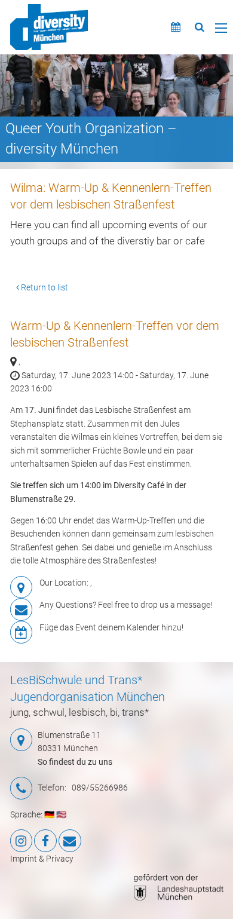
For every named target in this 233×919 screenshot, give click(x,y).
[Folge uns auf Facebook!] (45, 840)
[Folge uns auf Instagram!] (21, 840)
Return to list (43, 287)
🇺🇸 (61, 814)
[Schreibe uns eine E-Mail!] (70, 840)
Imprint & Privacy (41, 858)
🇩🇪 (49, 814)
